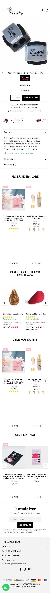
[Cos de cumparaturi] (47, 10)
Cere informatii (35, 111)
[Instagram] (30, 569)
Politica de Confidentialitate (23, 532)
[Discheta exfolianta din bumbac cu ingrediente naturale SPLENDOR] (13, 200)
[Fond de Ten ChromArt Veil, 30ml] (36, 200)
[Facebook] (20, 569)
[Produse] (4, 11)
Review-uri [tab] (9, 165)
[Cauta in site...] (43, 10)
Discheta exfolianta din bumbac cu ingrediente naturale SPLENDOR (13, 218)
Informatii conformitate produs (18, 153)
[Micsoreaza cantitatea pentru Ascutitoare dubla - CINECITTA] (18, 99)
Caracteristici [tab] (9, 159)
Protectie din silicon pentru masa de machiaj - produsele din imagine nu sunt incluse (14, 476)
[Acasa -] (15, 11)
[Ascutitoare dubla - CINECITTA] (25, 44)
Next (48, 46)
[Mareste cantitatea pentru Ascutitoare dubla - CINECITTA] (18, 96)
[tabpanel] (25, 44)
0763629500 (9, 560)
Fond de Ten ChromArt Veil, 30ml (36, 218)
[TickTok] (25, 569)
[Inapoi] (1, 73)
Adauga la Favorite (17, 111)
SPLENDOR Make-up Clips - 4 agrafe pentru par (36, 476)
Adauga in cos (31, 97)
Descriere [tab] (7, 132)
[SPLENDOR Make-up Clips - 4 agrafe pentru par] (36, 457)
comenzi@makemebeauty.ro (15, 564)
